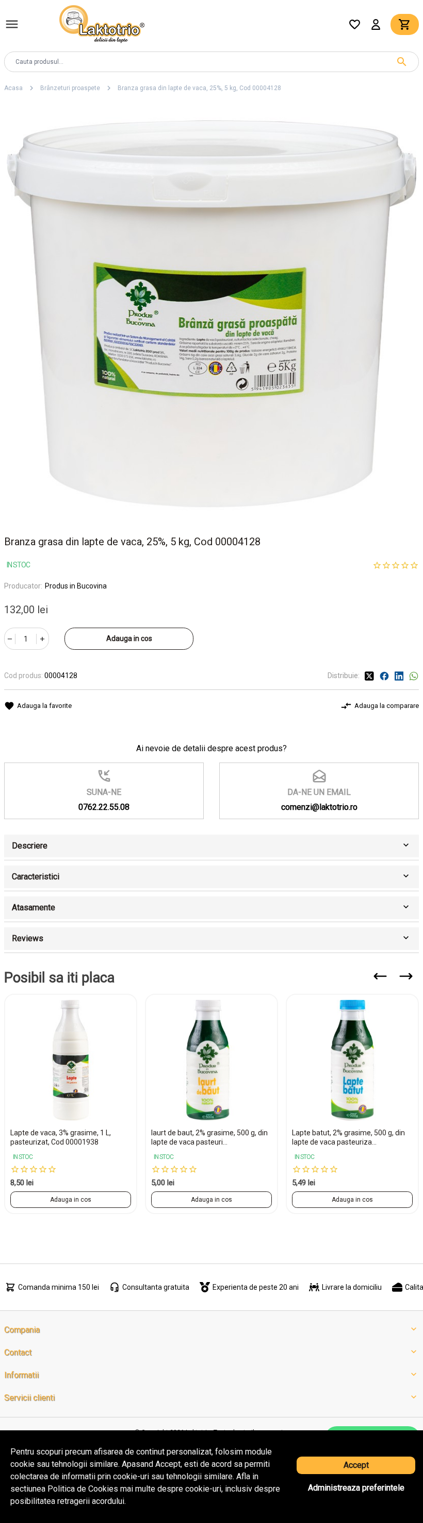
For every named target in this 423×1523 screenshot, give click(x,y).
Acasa (13, 88)
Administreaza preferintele (356, 1488)
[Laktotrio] (101, 23)
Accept (356, 1465)
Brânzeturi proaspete (70, 88)
